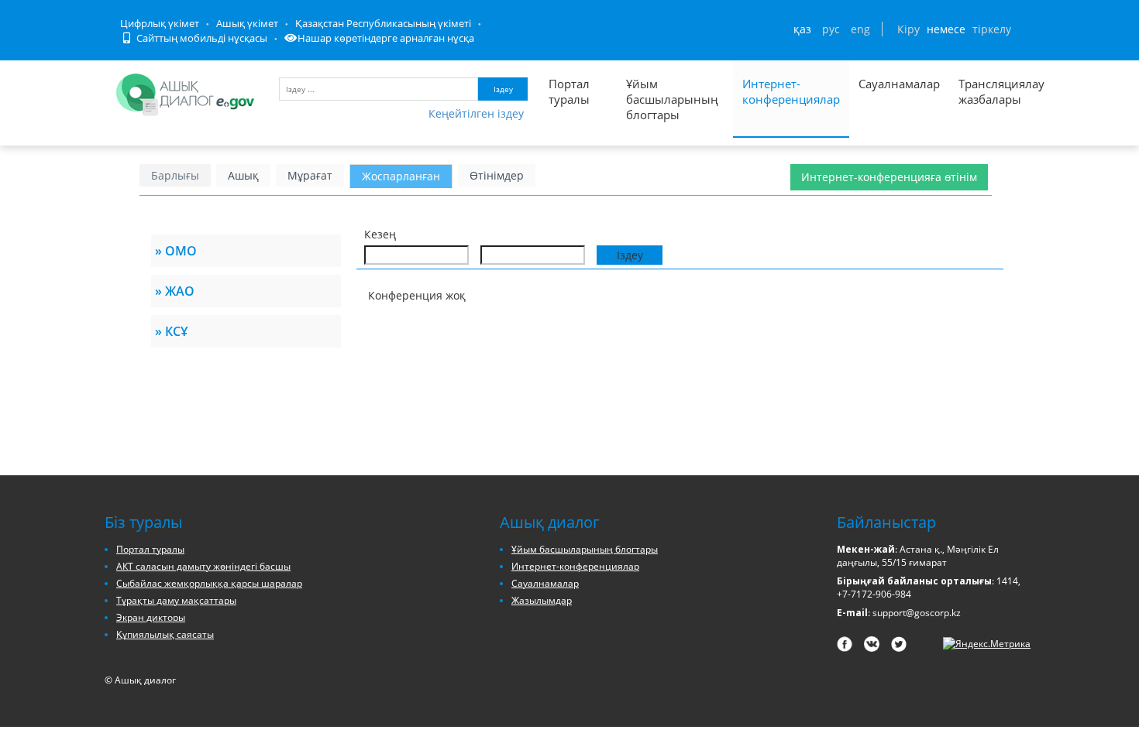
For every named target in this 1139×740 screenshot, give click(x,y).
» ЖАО (174, 291)
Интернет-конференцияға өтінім (889, 177)
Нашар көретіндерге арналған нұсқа (386, 38)
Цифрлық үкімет (159, 23)
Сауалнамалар (899, 83)
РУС (831, 29)
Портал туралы (569, 91)
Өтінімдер (497, 175)
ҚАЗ (802, 29)
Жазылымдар (541, 600)
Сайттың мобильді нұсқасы (200, 38)
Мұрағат (309, 175)
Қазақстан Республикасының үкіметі (383, 23)
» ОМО (176, 250)
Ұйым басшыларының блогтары (672, 99)
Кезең (380, 234)
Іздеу (503, 89)
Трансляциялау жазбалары (984, 91)
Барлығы (175, 175)
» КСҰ (171, 331)
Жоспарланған (401, 176)
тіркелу (991, 29)
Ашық (243, 175)
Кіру (908, 29)
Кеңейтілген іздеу (476, 113)
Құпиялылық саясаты (165, 634)
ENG (860, 29)
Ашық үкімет (247, 23)
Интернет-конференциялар (791, 91)
